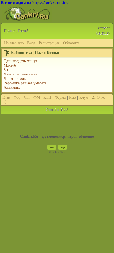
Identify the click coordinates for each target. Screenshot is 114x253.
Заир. (8, 70)
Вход (31, 43)
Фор (17, 97)
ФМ (36, 97)
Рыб (72, 97)
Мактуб (10, 65)
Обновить (71, 43)
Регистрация (49, 43)
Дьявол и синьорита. (21, 74)
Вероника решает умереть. (26, 83)
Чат (27, 97)
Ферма (60, 97)
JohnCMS (59, 152)
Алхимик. (12, 87)
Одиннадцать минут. (21, 61)
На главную (14, 43)
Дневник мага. (16, 79)
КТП (47, 97)
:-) (4, 102)
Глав (6, 97)
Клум (83, 97)
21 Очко (98, 97)
